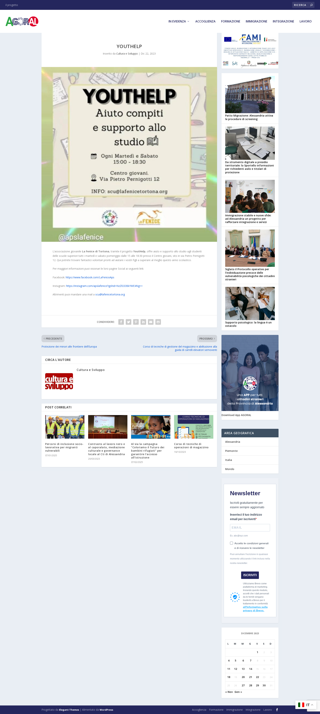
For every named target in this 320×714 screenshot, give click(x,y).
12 (235, 669)
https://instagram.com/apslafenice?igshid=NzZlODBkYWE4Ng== (104, 286)
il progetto (12, 5)
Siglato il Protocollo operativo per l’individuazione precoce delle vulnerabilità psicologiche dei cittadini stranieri (250, 274)
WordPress (106, 709)
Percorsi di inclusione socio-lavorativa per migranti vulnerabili (64, 447)
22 (257, 677)
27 (243, 685)
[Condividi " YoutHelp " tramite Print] (158, 322)
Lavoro (306, 21)
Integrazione (283, 21)
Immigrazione (256, 21)
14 (250, 669)
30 (264, 685)
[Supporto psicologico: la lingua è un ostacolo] (250, 304)
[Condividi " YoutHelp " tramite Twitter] (128, 322)
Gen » (238, 692)
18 (228, 677)
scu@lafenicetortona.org (110, 294)
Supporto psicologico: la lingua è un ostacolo (248, 324)
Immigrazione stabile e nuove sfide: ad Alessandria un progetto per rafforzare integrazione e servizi (248, 219)
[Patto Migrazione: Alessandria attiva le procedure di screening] (250, 95)
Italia (228, 460)
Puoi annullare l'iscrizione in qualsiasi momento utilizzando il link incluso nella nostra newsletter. (250, 558)
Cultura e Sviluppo (127, 53)
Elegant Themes (69, 709)
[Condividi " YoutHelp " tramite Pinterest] (136, 322)
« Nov (229, 692)
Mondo (229, 469)
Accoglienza (205, 21)
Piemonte (231, 451)
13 (243, 669)
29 (257, 685)
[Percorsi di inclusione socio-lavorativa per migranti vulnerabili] (64, 427)
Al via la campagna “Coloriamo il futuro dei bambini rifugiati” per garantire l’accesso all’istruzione (147, 450)
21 (250, 677)
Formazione (230, 21)
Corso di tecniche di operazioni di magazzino (191, 445)
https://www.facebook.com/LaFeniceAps (90, 277)
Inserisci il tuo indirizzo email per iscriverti (246, 517)
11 (228, 669)
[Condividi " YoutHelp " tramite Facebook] (121, 322)
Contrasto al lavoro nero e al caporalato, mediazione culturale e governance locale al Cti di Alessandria (106, 449)
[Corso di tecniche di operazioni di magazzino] (193, 427)
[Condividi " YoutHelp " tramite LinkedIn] (143, 322)
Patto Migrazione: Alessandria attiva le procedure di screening (249, 117)
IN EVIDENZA (177, 21)
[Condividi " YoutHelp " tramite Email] (150, 322)
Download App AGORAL (236, 415)
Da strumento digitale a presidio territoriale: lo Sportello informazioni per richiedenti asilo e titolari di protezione (249, 167)
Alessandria (232, 441)
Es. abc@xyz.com (239, 535)
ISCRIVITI (250, 575)
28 (250, 685)
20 (243, 677)
